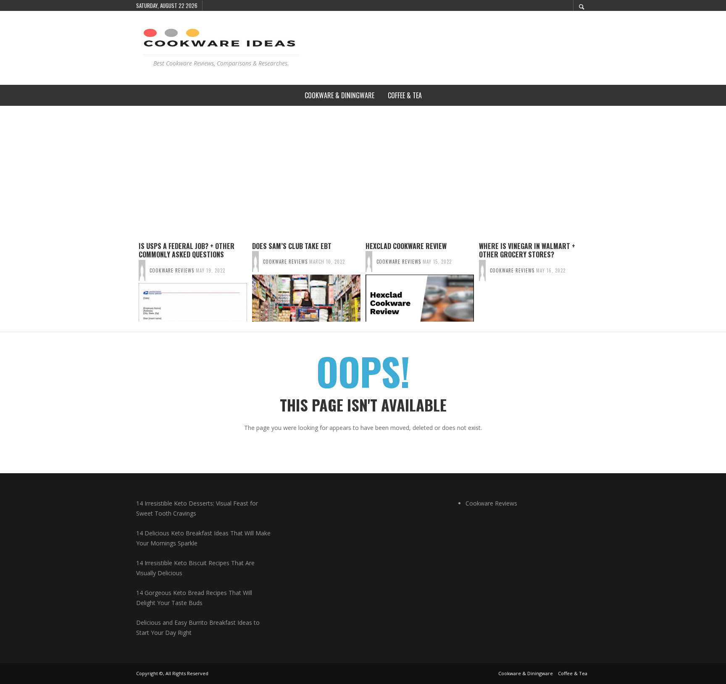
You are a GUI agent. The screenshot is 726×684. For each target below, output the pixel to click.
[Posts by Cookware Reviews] (142, 270)
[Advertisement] (363, 169)
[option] (193, 282)
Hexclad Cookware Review (406, 246)
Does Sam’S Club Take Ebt (291, 246)
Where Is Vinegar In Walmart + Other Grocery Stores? (527, 250)
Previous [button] (130, 285)
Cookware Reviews (172, 270)
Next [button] (596, 285)
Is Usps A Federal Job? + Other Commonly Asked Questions (186, 250)
